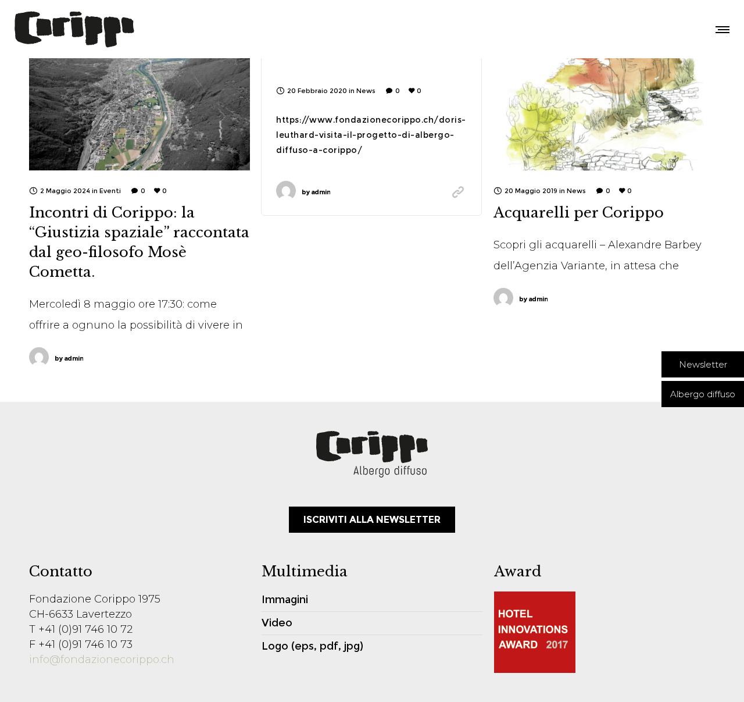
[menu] (720, 29)
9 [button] (622, 161)
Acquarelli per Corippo (578, 212)
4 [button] (622, 149)
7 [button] (580, 161)
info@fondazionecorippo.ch (101, 659)
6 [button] (559, 161)
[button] (702, 364)
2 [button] (580, 149)
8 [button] (601, 161)
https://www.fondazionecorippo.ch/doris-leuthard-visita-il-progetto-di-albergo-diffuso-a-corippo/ (371, 135)
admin (69, 358)
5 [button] (643, 149)
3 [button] (601, 149)
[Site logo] (74, 29)
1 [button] (559, 149)
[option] (603, 96)
